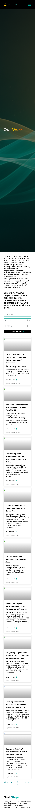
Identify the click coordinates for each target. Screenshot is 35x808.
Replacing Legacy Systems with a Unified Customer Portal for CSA (17, 407)
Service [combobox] (8, 320)
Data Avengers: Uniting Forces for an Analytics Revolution (15, 508)
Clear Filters (16, 332)
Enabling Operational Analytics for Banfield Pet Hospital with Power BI (16, 704)
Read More (10, 380)
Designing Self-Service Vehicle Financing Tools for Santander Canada (17, 751)
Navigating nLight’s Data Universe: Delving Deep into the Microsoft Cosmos (17, 655)
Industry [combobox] (8, 326)
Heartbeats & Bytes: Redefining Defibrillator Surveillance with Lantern (16, 606)
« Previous (8, 782)
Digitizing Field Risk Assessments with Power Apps (16, 559)
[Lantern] (11, 5)
